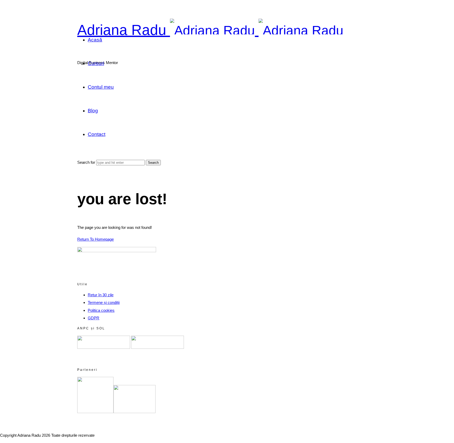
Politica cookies (101, 310)
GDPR (93, 318)
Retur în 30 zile (100, 295)
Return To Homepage (95, 239)
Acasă (95, 40)
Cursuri (96, 63)
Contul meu (101, 87)
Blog (93, 110)
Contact (96, 134)
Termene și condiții (104, 302)
